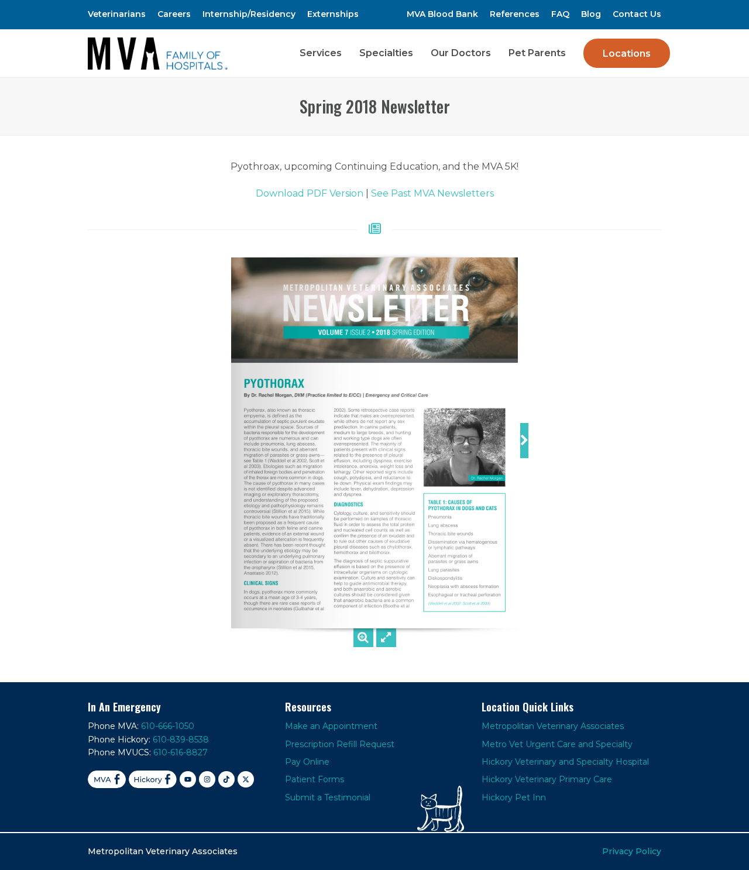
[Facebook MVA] (107, 779)
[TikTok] (226, 779)
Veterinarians (117, 14)
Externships (333, 14)
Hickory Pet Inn (514, 797)
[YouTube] (188, 779)
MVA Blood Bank (442, 14)
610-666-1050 (167, 726)
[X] (246, 779)
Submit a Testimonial (327, 797)
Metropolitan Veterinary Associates (553, 726)
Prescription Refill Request (339, 744)
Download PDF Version (309, 193)
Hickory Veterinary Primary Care (547, 779)
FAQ (560, 14)
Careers (174, 14)
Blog (591, 14)
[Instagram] (207, 779)
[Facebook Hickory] (153, 779)
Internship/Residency (249, 14)
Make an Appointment (331, 726)
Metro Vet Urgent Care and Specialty (557, 744)
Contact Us (637, 14)
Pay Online (307, 761)
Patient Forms (314, 779)
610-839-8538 (181, 739)
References (515, 14)
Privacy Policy (631, 851)
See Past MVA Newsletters (432, 193)
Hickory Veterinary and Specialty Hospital (565, 761)
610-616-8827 (180, 752)
